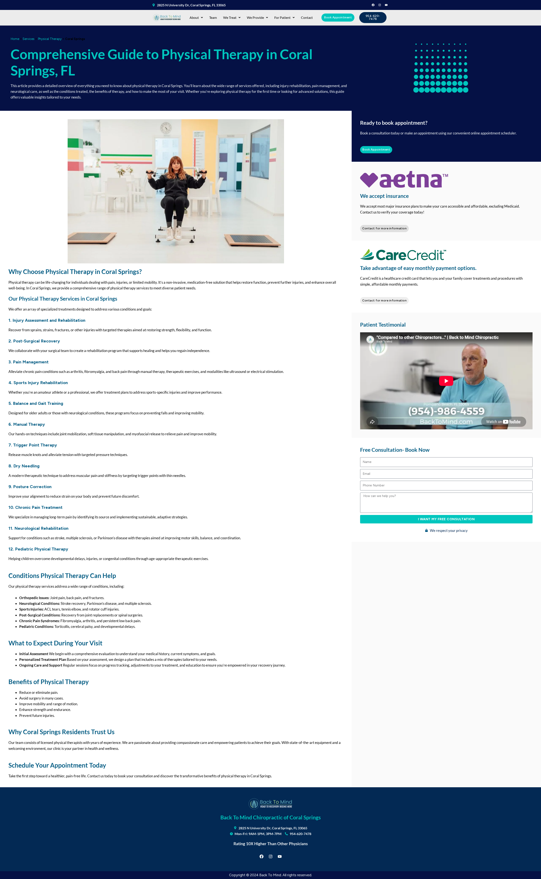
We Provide (255, 17)
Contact (307, 17)
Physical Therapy (50, 39)
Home (15, 39)
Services (28, 39)
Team (213, 17)
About (194, 17)
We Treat (229, 17)
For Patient (282, 17)
